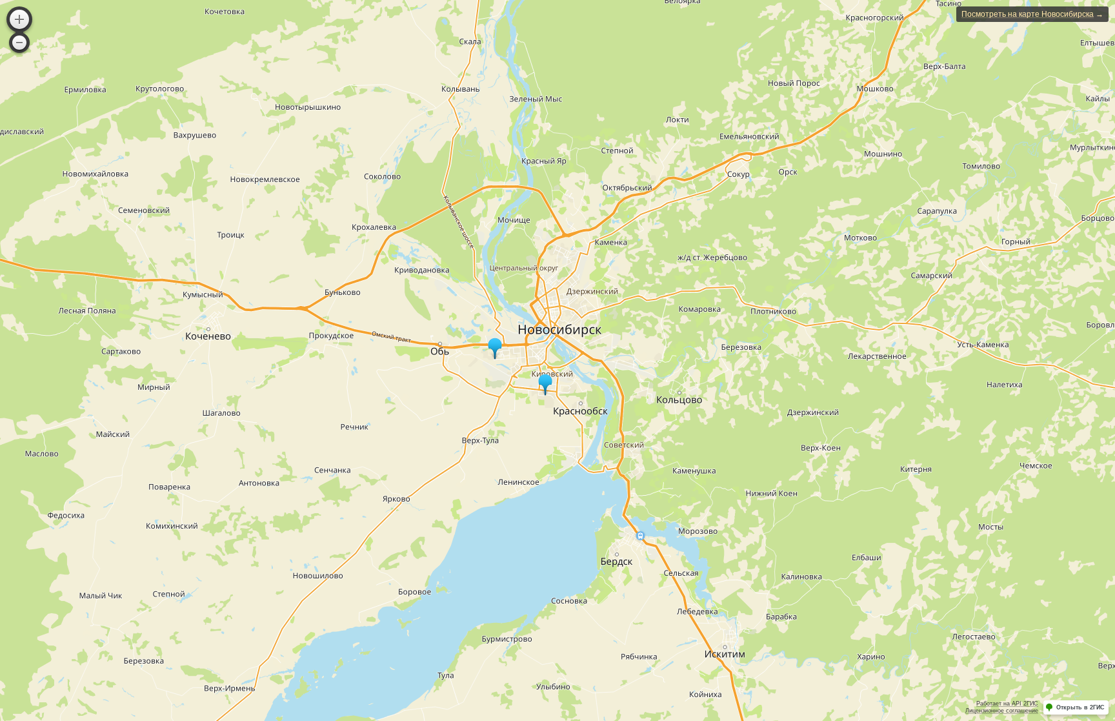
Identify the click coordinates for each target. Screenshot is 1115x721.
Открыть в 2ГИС (1080, 707)
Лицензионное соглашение (1001, 710)
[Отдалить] (19, 42)
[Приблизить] (19, 19)
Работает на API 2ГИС (1007, 703)
